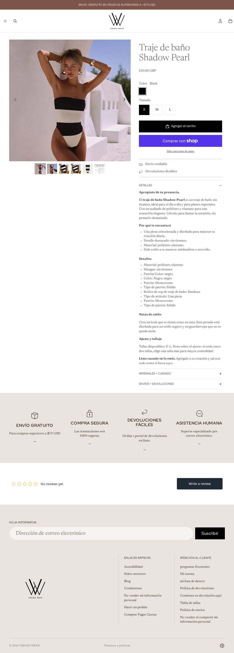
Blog (127, 581)
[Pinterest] (222, 645)
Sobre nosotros (135, 574)
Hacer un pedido (135, 607)
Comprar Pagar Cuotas (140, 614)
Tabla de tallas (190, 603)
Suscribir (210, 533)
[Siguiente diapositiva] (126, 100)
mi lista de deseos (192, 581)
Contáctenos (133, 588)
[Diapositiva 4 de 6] (76, 169)
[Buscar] (15, 21)
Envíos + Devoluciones (156, 384)
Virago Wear (29, 645)
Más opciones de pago (180, 151)
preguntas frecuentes (195, 567)
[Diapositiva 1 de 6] (40, 169)
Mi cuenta (187, 574)
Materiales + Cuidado (155, 373)
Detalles (145, 185)
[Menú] (5, 21)
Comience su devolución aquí (200, 595)
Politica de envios (192, 610)
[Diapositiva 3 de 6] (64, 169)
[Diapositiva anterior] (14, 100)
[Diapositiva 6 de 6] (100, 169)
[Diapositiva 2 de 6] (52, 169)
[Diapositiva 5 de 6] (88, 169)
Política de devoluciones (197, 588)
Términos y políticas (117, 645)
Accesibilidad (133, 567)
